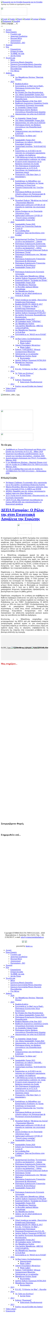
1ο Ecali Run (20, 332)
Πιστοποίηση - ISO (17, 43)
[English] (26, 19)
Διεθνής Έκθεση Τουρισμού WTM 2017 (30, 313)
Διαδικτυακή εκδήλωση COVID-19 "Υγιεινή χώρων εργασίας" (28, 217)
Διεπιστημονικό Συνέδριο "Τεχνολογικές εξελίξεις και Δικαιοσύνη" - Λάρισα (30, 240)
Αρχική (8, 30)
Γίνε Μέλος (14, 71)
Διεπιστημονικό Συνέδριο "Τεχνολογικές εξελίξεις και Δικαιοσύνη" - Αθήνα (30, 247)
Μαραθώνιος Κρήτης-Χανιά (25, 356)
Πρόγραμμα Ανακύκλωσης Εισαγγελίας (30, 244)
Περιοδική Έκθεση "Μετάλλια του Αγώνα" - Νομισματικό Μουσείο (31, 201)
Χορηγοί (9, 45)
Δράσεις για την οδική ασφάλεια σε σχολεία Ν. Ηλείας (28, 294)
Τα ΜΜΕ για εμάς (17, 53)
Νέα (7, 47)
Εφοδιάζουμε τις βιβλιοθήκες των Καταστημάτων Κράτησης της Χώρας (29, 182)
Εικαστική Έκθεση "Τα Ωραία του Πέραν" (31, 280)
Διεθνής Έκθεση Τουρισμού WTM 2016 (30, 360)
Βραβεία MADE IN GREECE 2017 (29, 304)
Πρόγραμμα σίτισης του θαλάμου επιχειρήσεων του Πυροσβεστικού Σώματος (28, 127)
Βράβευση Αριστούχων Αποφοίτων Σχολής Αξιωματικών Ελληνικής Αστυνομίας (31, 104)
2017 (12, 298)
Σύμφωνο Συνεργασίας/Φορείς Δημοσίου (26, 64)
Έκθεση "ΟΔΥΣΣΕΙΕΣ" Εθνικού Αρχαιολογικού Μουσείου (27, 350)
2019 (12, 237)
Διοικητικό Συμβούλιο (18, 36)
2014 (12, 371)
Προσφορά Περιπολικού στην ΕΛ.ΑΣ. (29, 311)
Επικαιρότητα (15, 49)
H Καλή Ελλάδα (16, 51)
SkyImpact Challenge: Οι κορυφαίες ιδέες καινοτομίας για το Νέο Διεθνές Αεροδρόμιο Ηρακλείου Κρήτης (26, 483)
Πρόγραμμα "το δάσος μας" (26, 136)
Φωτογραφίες (25, 358)
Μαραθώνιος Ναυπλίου (24, 362)
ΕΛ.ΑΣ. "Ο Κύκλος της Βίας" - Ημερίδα (30, 369)
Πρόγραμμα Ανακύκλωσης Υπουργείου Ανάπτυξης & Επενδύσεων (30, 264)
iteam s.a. (29, 946)
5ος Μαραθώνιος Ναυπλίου (25, 285)
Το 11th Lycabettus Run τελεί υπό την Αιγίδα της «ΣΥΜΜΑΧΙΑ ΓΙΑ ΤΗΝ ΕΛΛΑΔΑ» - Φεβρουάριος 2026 (26, 471)
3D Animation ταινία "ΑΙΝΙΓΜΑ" (28, 321)
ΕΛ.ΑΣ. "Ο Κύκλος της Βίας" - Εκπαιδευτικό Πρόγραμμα (27, 307)
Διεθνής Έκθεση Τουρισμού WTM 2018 (30, 278)
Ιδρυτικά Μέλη (16, 38)
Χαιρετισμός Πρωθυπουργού (31, 382)
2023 (12, 138)
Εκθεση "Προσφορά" (23, 380)
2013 (12, 378)
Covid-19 (18, 228)
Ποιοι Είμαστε (11, 32)
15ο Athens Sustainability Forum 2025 (29, 95)
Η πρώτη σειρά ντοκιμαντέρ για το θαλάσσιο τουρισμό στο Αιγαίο (28, 162)
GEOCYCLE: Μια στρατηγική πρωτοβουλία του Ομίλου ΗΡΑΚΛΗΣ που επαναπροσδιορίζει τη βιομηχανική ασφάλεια (24, 502)
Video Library (11, 388)
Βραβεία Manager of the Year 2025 (28, 101)
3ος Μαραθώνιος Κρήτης (24, 291)
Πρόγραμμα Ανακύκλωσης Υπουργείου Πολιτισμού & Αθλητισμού (30, 260)
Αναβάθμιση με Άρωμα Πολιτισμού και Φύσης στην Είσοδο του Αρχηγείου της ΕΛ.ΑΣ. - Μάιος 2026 (26, 450)
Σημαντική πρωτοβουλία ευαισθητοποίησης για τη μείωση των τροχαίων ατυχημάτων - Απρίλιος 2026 (25, 455)
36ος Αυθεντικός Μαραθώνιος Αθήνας (29, 276)
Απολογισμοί (15, 40)
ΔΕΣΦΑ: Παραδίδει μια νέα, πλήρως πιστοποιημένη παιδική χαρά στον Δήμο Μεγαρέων (25, 492)
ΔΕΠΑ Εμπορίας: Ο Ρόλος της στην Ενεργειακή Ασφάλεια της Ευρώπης (22, 514)
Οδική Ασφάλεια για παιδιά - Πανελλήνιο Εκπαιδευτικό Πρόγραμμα (31, 301)
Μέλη (12, 60)
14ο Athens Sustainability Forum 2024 (29, 120)
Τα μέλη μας (10, 58)
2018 (12, 270)
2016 (12, 337)
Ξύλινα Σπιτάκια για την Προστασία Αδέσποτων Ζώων (28, 212)
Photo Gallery (25, 343)
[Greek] (4, 19)
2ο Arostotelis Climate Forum (26, 107)
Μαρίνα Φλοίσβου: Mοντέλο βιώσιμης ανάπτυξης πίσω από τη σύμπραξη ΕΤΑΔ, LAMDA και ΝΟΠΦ (27, 488)
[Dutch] (18, 19)
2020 (12, 222)
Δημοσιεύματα (25, 341)
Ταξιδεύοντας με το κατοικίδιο (26, 354)
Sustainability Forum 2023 (25, 140)
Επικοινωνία (10, 391)
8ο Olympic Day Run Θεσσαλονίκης (29, 92)
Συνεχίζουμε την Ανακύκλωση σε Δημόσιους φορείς (28, 171)
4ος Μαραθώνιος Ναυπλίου (25, 330)
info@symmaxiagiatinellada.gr (32, 937)
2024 (12, 116)
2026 (12, 75)
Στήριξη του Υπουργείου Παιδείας (28, 226)
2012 (12, 384)
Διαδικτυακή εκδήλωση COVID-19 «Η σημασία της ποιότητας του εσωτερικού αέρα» (30, 207)
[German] (35, 19)
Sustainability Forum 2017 (25, 319)
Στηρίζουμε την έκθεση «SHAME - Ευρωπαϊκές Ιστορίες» (28, 143)
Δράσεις (9, 73)
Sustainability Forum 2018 (25, 282)
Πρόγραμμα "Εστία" (23, 252)
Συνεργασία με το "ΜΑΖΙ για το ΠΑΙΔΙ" (30, 334)
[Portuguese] (6, 21)
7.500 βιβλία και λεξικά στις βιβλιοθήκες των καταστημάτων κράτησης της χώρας (30, 158)
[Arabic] (11, 19)
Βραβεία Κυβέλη (21, 84)
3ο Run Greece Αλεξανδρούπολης (28, 339)
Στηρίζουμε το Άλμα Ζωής (25, 185)
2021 (12, 198)
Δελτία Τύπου (15, 56)
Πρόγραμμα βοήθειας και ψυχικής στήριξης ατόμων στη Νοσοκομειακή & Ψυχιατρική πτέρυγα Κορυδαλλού (30, 194)
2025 (12, 82)
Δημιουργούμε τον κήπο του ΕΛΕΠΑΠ (30, 114)
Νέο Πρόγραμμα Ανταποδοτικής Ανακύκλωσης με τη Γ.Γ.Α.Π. (27, 167)
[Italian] (42, 19)
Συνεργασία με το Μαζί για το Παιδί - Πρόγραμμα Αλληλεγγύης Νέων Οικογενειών (29, 88)
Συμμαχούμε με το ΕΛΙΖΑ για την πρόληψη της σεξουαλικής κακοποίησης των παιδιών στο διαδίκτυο (30, 153)
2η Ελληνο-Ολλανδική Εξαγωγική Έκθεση (31, 250)
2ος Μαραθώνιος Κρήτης (24, 324)
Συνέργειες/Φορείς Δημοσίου (21, 62)
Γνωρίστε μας (15, 34)
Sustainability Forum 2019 (25, 267)
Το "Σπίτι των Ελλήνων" (24, 373)
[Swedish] (16, 21)
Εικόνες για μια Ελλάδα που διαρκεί (29, 386)
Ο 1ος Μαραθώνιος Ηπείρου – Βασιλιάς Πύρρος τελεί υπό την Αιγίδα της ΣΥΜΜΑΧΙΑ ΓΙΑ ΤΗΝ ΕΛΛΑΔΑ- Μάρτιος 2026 (27, 464)
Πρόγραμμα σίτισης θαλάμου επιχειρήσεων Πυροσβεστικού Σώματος (30, 111)
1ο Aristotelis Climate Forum (26, 118)
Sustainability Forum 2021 (25, 220)
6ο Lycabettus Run (22, 231)
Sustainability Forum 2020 (25, 224)
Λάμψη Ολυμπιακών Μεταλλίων (27, 345)
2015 (12, 367)
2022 (12, 179)
